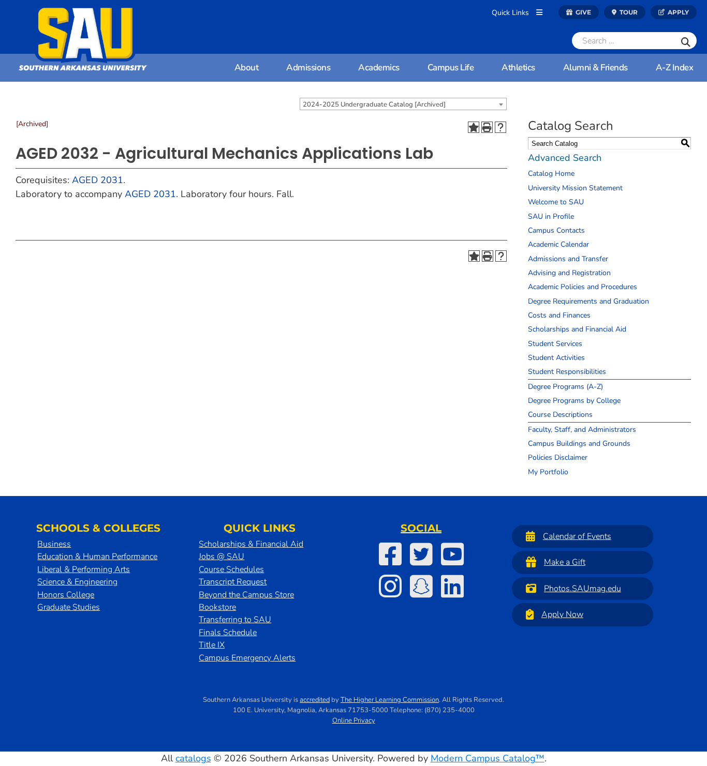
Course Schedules (231, 569)
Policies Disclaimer (557, 457)
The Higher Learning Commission (390, 699)
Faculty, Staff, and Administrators (582, 429)
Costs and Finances (559, 315)
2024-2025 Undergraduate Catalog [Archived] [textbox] (374, 104)
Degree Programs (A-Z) (565, 387)
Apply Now (562, 614)
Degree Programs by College (574, 400)
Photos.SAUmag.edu (582, 588)
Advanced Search (564, 158)
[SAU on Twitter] (421, 554)
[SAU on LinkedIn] (452, 586)
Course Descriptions (560, 414)
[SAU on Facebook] (390, 554)
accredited (315, 699)
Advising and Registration (569, 273)
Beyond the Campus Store (246, 594)
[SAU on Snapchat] (421, 586)
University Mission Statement (575, 188)
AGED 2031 (97, 180)
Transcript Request (233, 582)
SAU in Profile (551, 216)
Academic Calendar (558, 244)
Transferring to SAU (235, 619)
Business (54, 544)
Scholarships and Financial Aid (577, 329)
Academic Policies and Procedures (582, 287)
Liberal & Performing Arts (83, 569)
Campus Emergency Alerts (247, 658)
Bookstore (217, 607)
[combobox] (403, 104)
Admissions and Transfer (568, 259)
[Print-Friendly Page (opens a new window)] (487, 127)
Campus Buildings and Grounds (579, 443)
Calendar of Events (577, 536)
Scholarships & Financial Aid (251, 544)
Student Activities (556, 358)
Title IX (212, 645)
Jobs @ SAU (221, 556)
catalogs (193, 758)
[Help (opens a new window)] (500, 127)
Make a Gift (564, 562)
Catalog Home (551, 173)
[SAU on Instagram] (390, 586)
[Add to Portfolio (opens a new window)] (473, 127)
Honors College (65, 594)
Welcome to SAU (556, 202)
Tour (628, 12)
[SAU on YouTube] (452, 554)
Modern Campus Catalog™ (487, 758)
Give (582, 12)
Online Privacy (353, 720)
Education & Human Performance (97, 556)
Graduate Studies (68, 607)
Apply (677, 12)
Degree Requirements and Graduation (588, 301)
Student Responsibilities (567, 372)
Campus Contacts (556, 230)
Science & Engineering (77, 582)
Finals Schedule (228, 632)
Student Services (555, 344)
